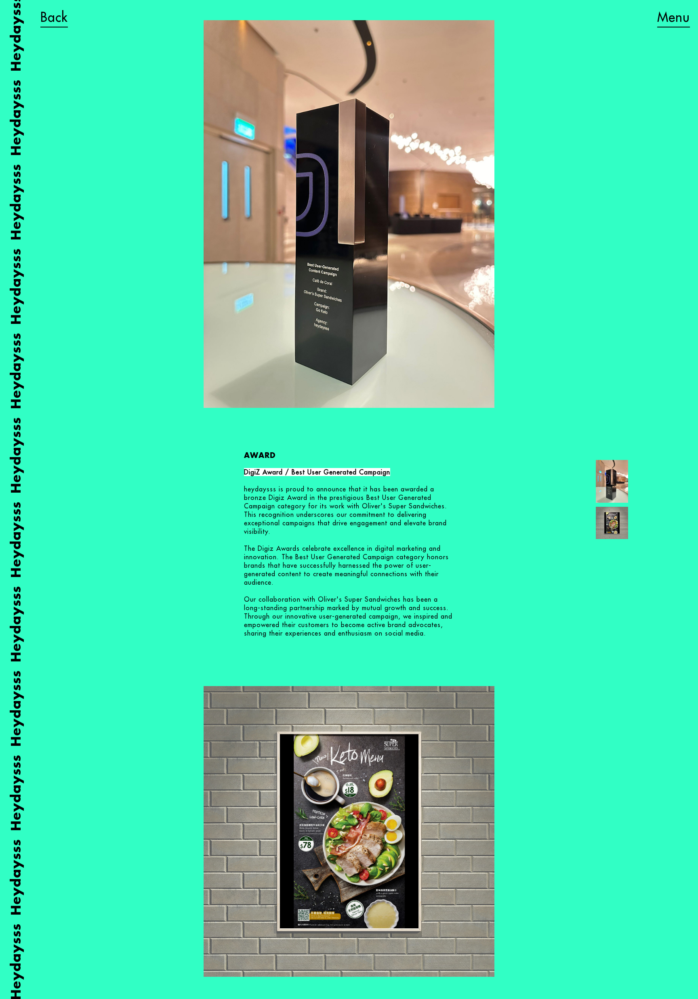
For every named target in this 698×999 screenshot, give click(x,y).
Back (54, 16)
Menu (673, 16)
